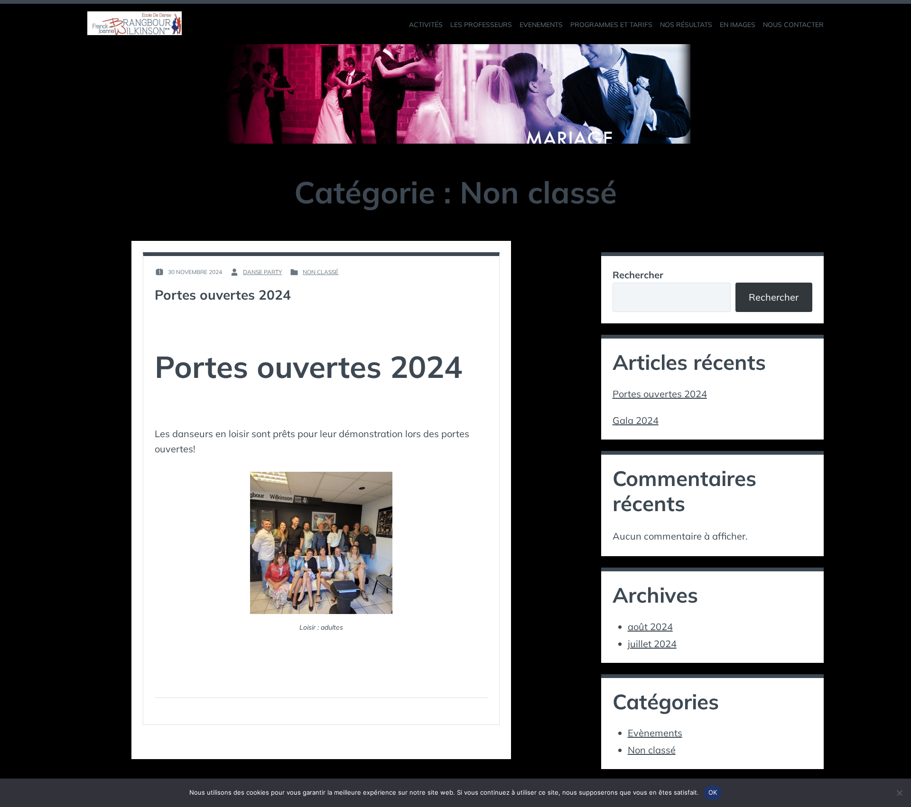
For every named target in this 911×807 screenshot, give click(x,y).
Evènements (655, 733)
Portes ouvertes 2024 (223, 294)
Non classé (320, 271)
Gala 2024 (636, 420)
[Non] (899, 793)
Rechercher (638, 275)
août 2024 (650, 627)
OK (712, 792)
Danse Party (262, 271)
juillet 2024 (652, 644)
